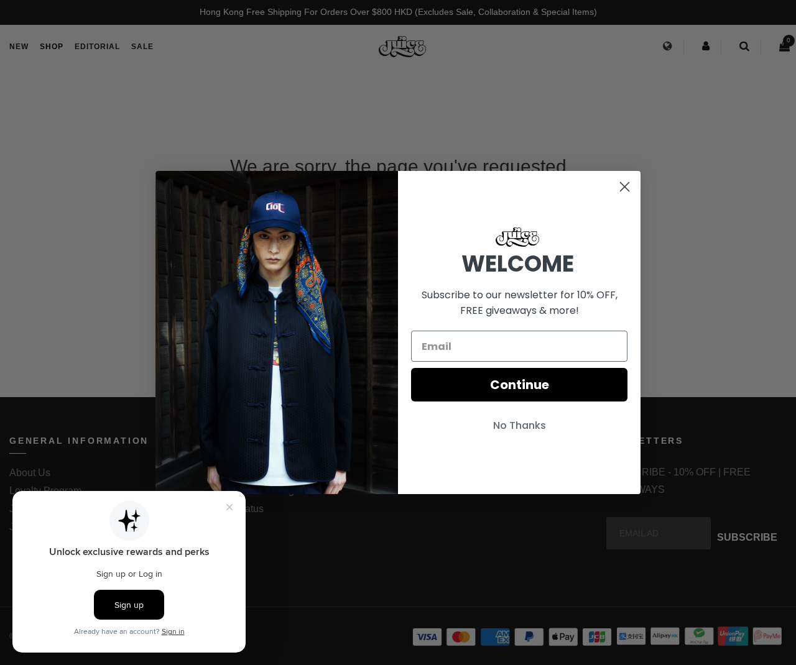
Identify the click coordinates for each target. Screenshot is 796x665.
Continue (519, 384)
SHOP (51, 46)
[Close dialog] (625, 187)
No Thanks (519, 425)
